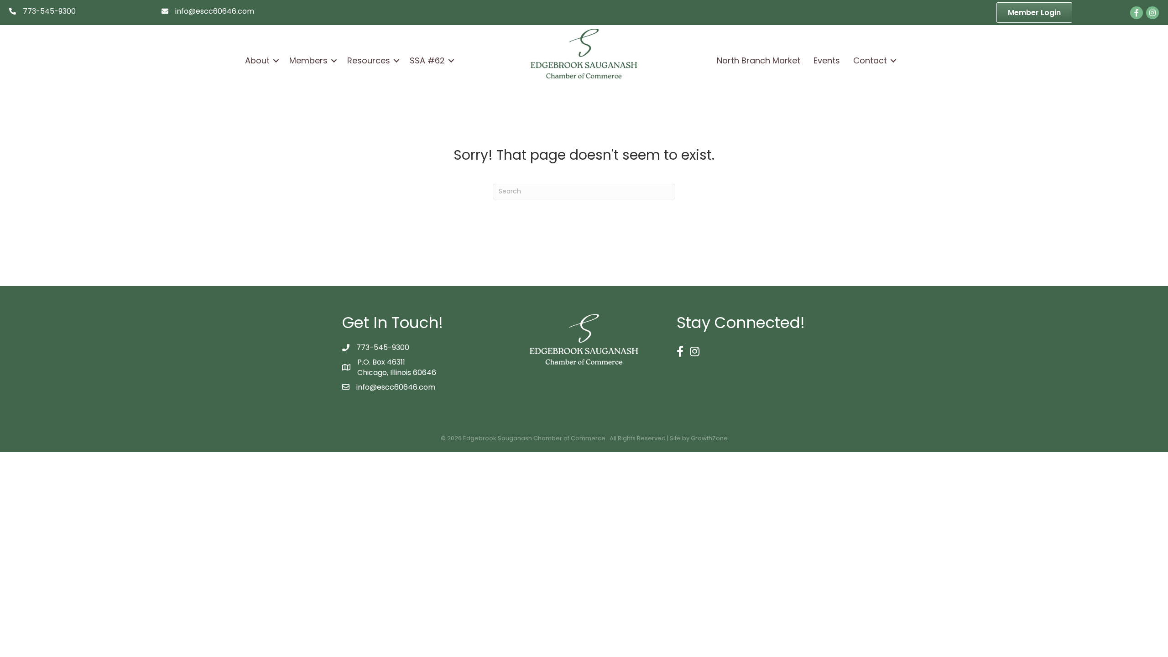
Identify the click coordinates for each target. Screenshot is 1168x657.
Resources (368, 60)
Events (826, 60)
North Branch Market (758, 60)
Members (308, 60)
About (257, 60)
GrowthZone (709, 438)
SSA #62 (427, 60)
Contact (870, 60)
